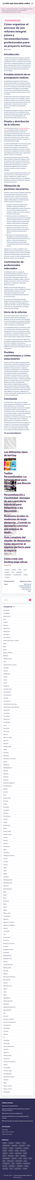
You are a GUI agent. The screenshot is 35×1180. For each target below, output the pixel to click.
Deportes (5, 740)
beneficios (7, 569)
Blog (4, 646)
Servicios (5, 1016)
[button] (30, 600)
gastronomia (18, 1153)
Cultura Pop (6, 719)
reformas (26, 574)
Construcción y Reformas (12, 20)
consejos (14, 569)
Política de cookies (7, 1134)
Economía (6, 752)
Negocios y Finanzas (8, 922)
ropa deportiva (6, 1163)
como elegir (21, 1145)
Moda (4, 892)
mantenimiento (6, 1158)
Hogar (5, 828)
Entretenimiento (7, 786)
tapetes (26, 1166)
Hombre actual (7, 834)
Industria (5, 843)
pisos (13, 572)
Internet (5, 858)
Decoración (6, 728)
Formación (6, 807)
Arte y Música (6, 637)
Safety (5, 989)
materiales (14, 1158)
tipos (11, 1168)
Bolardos (5, 655)
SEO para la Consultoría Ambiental (12, 1113)
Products (5, 946)
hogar (25, 569)
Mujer (4, 904)
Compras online (7, 689)
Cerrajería (6, 667)
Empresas (5, 774)
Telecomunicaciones (8, 1046)
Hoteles (5, 837)
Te (4, 1037)
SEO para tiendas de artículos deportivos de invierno (17, 1121)
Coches (5, 677)
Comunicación (7, 692)
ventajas (25, 1168)
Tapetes (5, 1034)
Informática (6, 846)
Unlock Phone (18, 1168)
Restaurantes (6, 979)
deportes (11, 1150)
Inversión (5, 861)
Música (5, 910)
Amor (4, 619)
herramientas (6, 825)
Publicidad (6, 952)
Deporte (5, 734)
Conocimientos (7, 695)
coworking (26, 1148)
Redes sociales (7, 967)
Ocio (4, 934)
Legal (4, 867)
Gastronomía (6, 816)
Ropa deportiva (7, 986)
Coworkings (6, 716)
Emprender (6, 764)
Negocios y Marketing (9, 925)
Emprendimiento (7, 767)
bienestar (18, 1143)
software (5, 1031)
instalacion (23, 1155)
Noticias (5, 928)
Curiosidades (6, 722)
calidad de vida (7, 658)
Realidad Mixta (7, 955)
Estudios (5, 792)
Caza (4, 661)
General (5, 819)
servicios (5, 1166)
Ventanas (6, 1079)
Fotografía (6, 810)
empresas (5, 1153)
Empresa (5, 770)
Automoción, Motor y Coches (11, 640)
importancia (10, 1155)
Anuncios (5, 625)
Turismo (5, 1064)
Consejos (5, 698)
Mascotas (6, 886)
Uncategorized (7, 1073)
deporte (4, 1150)
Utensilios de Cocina (8, 1076)
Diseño (5, 749)
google (5, 822)
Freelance (5, 813)
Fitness (5, 804)
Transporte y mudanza (9, 1061)
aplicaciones (6, 628)
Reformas (5, 970)
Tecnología (6, 1043)
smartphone (19, 1166)
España (5, 789)
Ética (4, 795)
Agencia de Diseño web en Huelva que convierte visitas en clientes (16, 1109)
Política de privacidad (8, 1132)
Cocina (5, 680)
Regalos (5, 973)
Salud (4, 992)
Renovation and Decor (9, 976)
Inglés (4, 849)
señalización (12, 1166)
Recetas (5, 961)
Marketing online (7, 883)
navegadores (6, 916)
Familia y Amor (7, 798)
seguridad (6, 1004)
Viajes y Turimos (7, 1086)
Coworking (6, 713)
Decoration (6, 731)
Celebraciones (6, 1145)
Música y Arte (6, 913)
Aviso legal (5, 1129)
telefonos (6, 1052)
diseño (19, 569)
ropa (25, 1160)
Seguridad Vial (7, 1010)
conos (28, 1145)
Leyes (4, 870)
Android (5, 622)
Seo (4, 1013)
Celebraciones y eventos (10, 664)
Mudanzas (6, 901)
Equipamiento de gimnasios (10, 1106)
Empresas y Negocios (9, 783)
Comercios (6, 686)
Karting (5, 864)
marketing (6, 876)
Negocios (5, 919)
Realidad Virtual (7, 958)
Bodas (5, 649)
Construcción (6, 701)
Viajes (5, 1083)
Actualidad (6, 613)
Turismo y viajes (7, 1070)
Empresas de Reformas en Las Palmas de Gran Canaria (15, 1117)
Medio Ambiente (7, 889)
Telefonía (5, 1049)
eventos (11, 1153)
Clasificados (6, 674)
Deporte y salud (7, 737)
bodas (23, 1143)
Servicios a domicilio (8, 1019)
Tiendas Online (7, 1055)
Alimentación (6, 616)
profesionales (8, 574)
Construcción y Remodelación (11, 707)
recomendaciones (17, 574)
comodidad (14, 1145)
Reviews (5, 983)
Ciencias (5, 671)
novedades (6, 931)
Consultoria (6, 710)
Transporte (6, 1058)
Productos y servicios (9, 943)
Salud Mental (6, 998)
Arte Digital (6, 634)
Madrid (5, 873)
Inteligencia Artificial (8, 855)
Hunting (5, 840)
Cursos (5, 725)
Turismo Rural (6, 1067)
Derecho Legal (7, 746)
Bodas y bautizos (8, 652)
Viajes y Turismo (7, 1089)
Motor (5, 898)
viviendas (7, 577)
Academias (6, 610)
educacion (23, 1150)
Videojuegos (6, 1092)
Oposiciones (6, 937)
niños (30, 1158)
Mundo (5, 907)
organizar (7, 572)
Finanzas (5, 801)
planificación (10, 1160)
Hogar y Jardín (7, 831)
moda (20, 1158)
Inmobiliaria (6, 852)
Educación (6, 755)
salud (13, 1163)
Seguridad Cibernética (9, 1007)
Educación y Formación (9, 758)
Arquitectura (6, 631)
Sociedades (6, 1028)
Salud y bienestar (8, 1001)
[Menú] (32, 3)
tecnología (6, 1040)
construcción (18, 1148)
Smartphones (7, 1025)
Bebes (5, 643)
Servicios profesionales (9, 1022)
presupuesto (19, 572)
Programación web (8, 949)
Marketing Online (7, 880)
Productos (6, 940)
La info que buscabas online (16, 3)
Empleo (5, 761)
